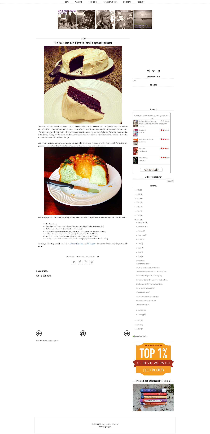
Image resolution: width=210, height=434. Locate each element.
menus (87, 256)
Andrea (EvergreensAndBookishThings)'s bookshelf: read (151, 116)
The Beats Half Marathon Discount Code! (148, 267)
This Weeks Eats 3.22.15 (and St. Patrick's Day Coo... (151, 272)
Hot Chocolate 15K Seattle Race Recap (147, 296)
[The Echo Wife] (135, 163)
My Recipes (127, 2)
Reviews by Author (110, 2)
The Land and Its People (146, 139)
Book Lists (92, 2)
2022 (138, 190)
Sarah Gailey (142, 160)
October (140, 231)
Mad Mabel (142, 148)
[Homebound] (135, 136)
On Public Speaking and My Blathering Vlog (149, 276)
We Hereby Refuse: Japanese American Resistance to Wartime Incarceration (153, 122)
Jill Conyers (91, 244)
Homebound (142, 130)
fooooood (81, 256)
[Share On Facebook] (80, 262)
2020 (138, 198)
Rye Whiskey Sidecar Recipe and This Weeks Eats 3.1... (152, 280)
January (140, 315)
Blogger (108, 426)
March (140, 261)
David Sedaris (143, 142)
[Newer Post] (39, 335)
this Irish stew (96, 132)
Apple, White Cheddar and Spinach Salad (67, 239)
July (139, 244)
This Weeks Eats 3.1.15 (142, 305)
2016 (138, 215)
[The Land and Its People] (135, 145)
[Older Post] (127, 335)
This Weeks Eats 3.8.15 (142, 292)
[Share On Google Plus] (86, 262)
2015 (138, 220)
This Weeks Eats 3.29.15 (143, 263)
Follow (134, 80)
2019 (138, 203)
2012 (138, 329)
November (141, 227)
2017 (138, 211)
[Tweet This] (74, 262)
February (141, 310)
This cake (49, 126)
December (141, 222)
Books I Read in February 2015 (145, 288)
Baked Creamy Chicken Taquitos (63, 234)
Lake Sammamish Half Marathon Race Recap (149, 284)
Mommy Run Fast (76, 244)
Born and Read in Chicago (110, 424)
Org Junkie (65, 244)
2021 (138, 194)
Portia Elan (142, 133)
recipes (92, 256)
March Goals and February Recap (146, 300)
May (139, 252)
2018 (138, 207)
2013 (138, 325)
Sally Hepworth (143, 151)
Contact (141, 2)
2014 (138, 320)
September (141, 235)
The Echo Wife (143, 157)
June (139, 248)
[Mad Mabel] (135, 154)
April (139, 256)
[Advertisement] (148, 51)
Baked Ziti (59, 229)
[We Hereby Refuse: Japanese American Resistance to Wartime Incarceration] (135, 127)
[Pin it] (92, 262)
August (140, 239)
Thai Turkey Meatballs (61, 226)
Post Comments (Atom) (51, 340)
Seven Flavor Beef (60, 236)
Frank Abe (142, 126)
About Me (78, 2)
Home (67, 2)
